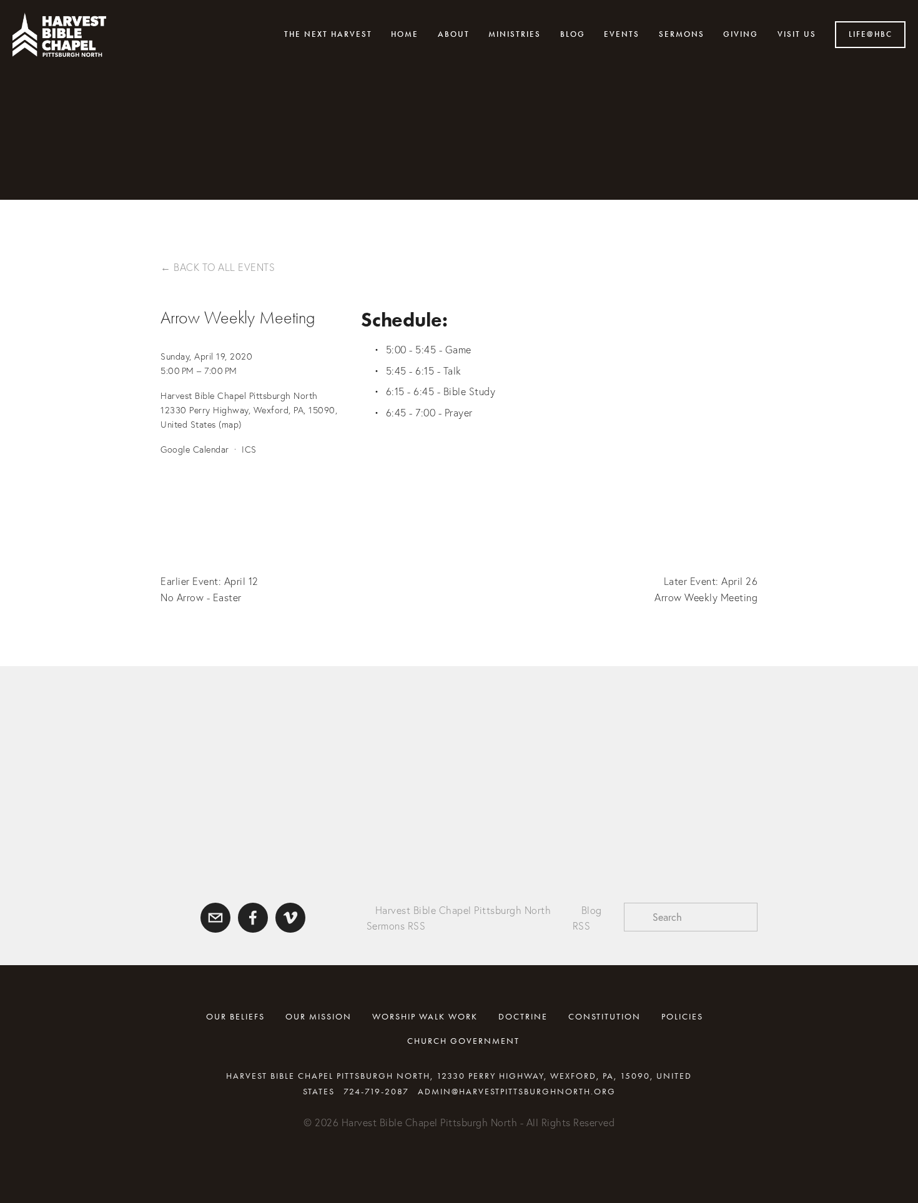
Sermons (681, 34)
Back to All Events (224, 267)
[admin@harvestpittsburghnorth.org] (215, 918)
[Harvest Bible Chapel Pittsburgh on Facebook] (253, 918)
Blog (572, 34)
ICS (249, 449)
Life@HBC (870, 34)
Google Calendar (194, 449)
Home (404, 34)
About (454, 34)
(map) (230, 424)
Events (621, 34)
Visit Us (796, 34)
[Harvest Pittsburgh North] (290, 918)
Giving (740, 34)
